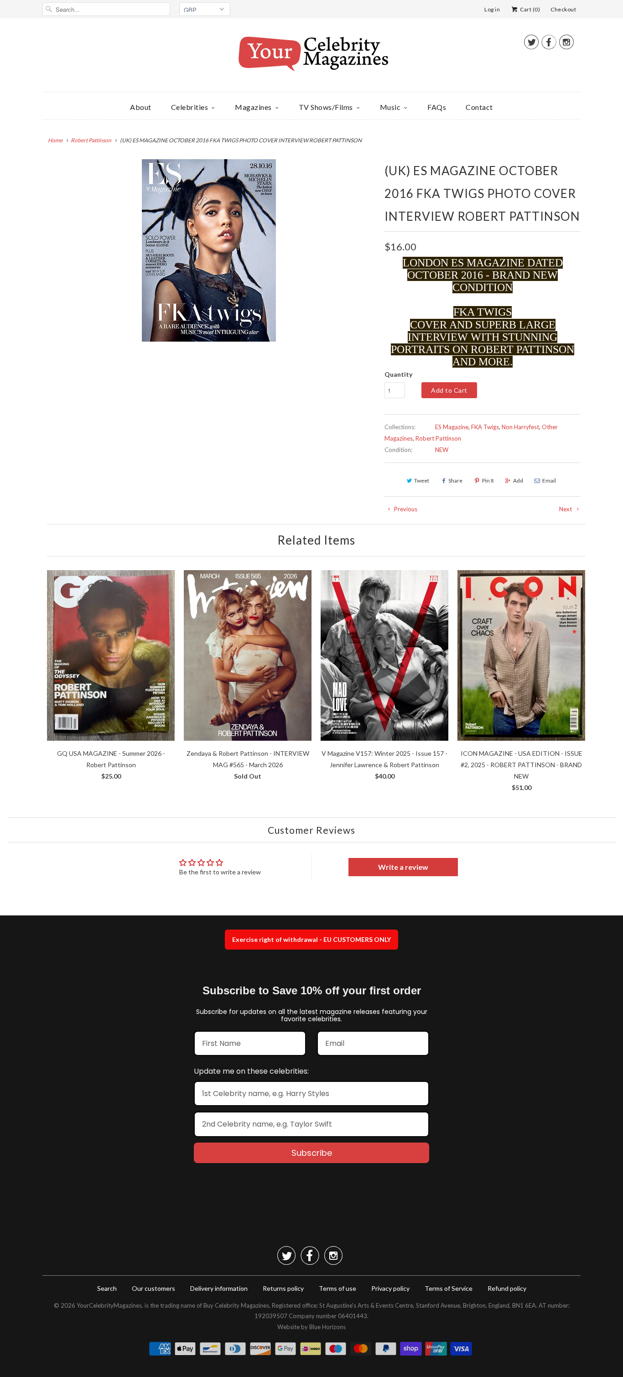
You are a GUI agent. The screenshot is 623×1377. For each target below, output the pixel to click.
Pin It (488, 480)
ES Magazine (451, 427)
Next (566, 509)
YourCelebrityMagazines (109, 1305)
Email (549, 480)
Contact (479, 107)
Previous (405, 509)
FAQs (436, 107)
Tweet (421, 480)
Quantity (398, 374)
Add (518, 480)
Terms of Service (448, 1288)
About (140, 107)
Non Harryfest (520, 427)
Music (390, 107)
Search (107, 1288)
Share (455, 480)
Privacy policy (390, 1288)
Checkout (563, 9)
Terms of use (337, 1288)
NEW (441, 449)
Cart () (529, 9)
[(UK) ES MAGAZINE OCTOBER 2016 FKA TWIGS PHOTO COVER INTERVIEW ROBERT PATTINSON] (208, 250)
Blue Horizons (327, 1326)
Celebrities (189, 107)
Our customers (153, 1288)
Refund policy (507, 1288)
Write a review (403, 867)
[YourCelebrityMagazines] (311, 57)
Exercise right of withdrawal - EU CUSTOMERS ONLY (311, 939)
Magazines (253, 107)
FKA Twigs (485, 427)
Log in (492, 9)
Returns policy (283, 1288)
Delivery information (219, 1288)
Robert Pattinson (438, 438)
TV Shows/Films (326, 107)
